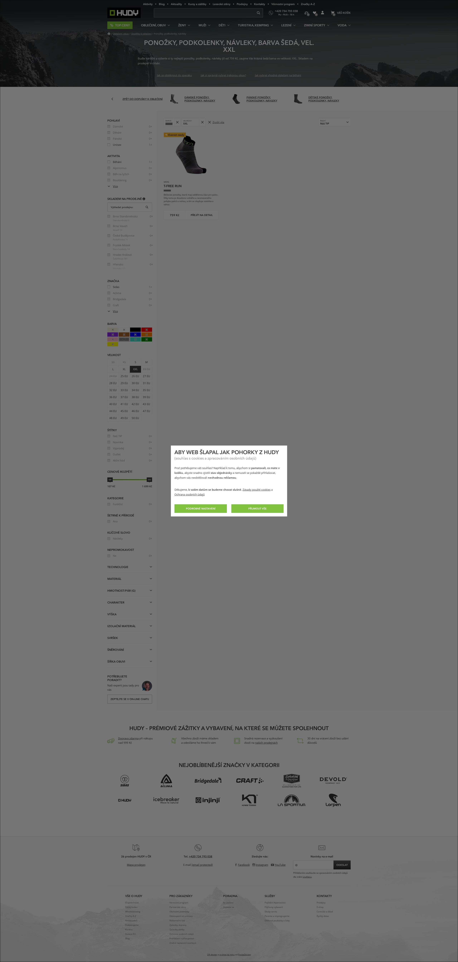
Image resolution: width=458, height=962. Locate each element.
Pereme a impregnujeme (277, 916)
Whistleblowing (132, 911)
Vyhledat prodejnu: (122, 207)
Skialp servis (271, 911)
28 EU (113, 383)
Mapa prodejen (136, 865)
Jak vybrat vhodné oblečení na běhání (278, 75)
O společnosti (132, 902)
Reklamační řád (177, 920)
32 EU (113, 390)
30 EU (135, 383)
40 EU (113, 404)
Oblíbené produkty (314, 12)
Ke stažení (228, 902)
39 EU (146, 397)
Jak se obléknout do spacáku (174, 75)
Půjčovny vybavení (274, 907)
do (149, 479)
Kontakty (259, 4)
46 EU (135, 411)
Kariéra (129, 929)
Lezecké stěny (221, 4)
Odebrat (177, 122)
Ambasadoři (131, 920)
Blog (162, 4)
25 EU (124, 376)
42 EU (135, 404)
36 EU (113, 397)
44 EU (113, 411)
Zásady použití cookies (257, 490)
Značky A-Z (308, 4)
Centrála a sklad (325, 911)
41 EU (124, 404)
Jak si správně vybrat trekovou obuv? (223, 75)
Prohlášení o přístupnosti (181, 938)
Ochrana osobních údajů (189, 495)
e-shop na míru (227, 954)
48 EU (113, 418)
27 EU (146, 376)
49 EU (124, 418)
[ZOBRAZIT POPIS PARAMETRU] (144, 198)
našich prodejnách (266, 743)
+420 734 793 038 (200, 856)
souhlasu (307, 877)
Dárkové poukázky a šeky (277, 920)
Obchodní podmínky (179, 911)
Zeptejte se (228, 907)
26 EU (135, 376)
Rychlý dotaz (323, 916)
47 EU (146, 411)
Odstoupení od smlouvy (181, 916)
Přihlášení (322, 12)
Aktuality (176, 4)
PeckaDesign (244, 954)
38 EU (135, 397)
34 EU (135, 390)
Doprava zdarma (128, 738)
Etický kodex (131, 907)
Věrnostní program (283, 4)
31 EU (146, 383)
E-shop (320, 907)
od (110, 479)
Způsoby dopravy (177, 925)
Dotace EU (130, 934)
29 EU (124, 383)
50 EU (135, 418)
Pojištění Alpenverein (275, 902)
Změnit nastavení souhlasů (182, 943)
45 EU (124, 411)
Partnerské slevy (177, 907)
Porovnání (306, 12)
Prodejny (242, 4)
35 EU (146, 390)
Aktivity (148, 4)
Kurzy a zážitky (197, 4)
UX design (212, 954)
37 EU (124, 397)
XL (124, 369)
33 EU (124, 390)
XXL (135, 369)
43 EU (146, 404)
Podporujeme (132, 925)
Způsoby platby (176, 929)
